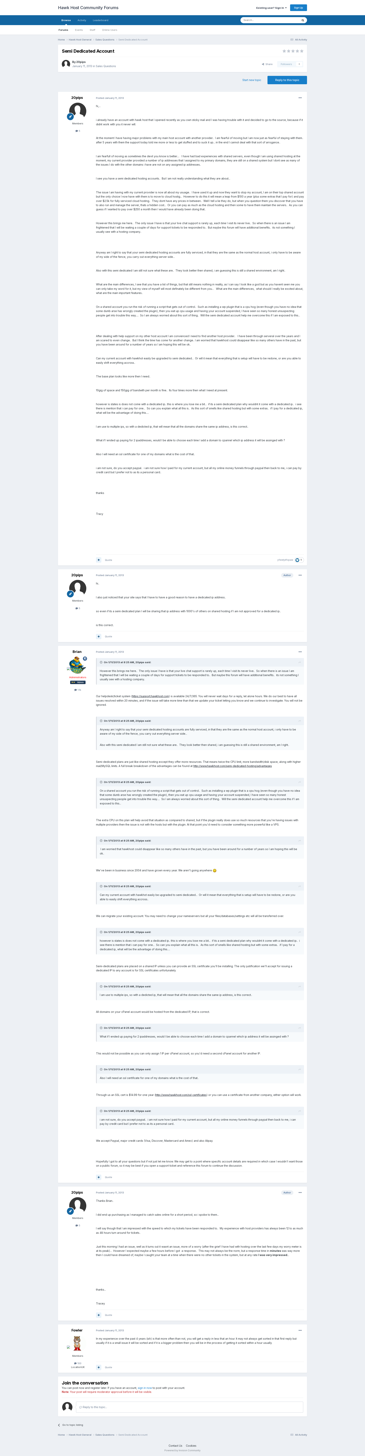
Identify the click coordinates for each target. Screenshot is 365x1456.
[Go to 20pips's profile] (66, 64)
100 (79, 1363)
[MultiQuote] (98, 560)
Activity (82, 20)
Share (268, 64)
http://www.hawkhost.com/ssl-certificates (181, 1094)
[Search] (303, 20)
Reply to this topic (287, 80)
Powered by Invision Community (182, 1450)
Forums (63, 29)
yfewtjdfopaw (285, 559)
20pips (81, 62)
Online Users (109, 29)
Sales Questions (106, 66)
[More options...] (300, 98)
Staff (92, 29)
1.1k (79, 689)
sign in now (145, 1387)
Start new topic (251, 80)
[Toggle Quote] (101, 662)
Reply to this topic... (94, 1407)
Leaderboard (100, 20)
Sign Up (298, 7)
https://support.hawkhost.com (150, 696)
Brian (77, 652)
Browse (66, 20)
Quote (108, 559)
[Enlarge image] (215, 870)
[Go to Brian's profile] (77, 665)
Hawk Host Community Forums (88, 7)
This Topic (288, 20)
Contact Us (175, 1445)
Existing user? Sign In (270, 7)
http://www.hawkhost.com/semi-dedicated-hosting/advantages (232, 766)
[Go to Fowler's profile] (77, 1343)
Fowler (77, 1330)
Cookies (191, 1445)
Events (79, 29)
